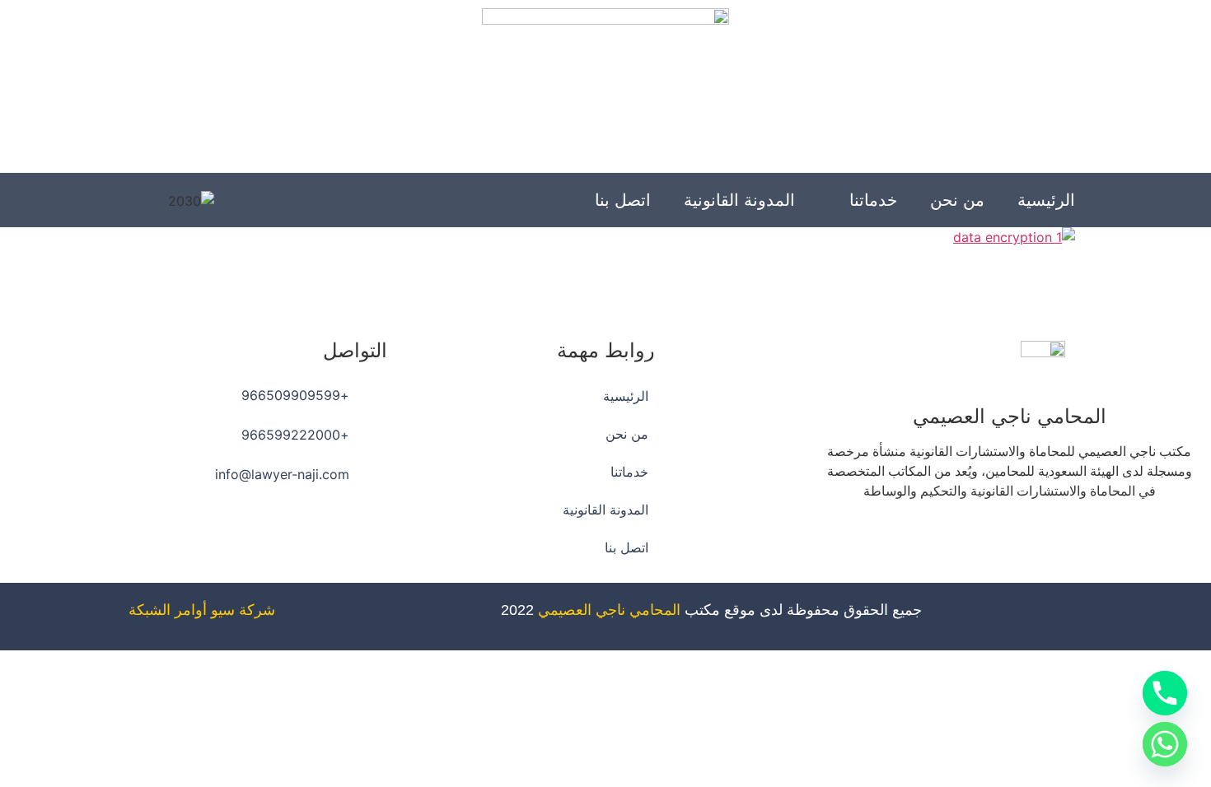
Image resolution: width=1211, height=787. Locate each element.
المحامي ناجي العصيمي (609, 610)
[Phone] (1165, 693)
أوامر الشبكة (168, 610)
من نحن (957, 200)
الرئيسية (1046, 200)
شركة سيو (243, 610)
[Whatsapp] (963, 538)
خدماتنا (873, 200)
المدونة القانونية (739, 200)
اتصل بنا (623, 200)
